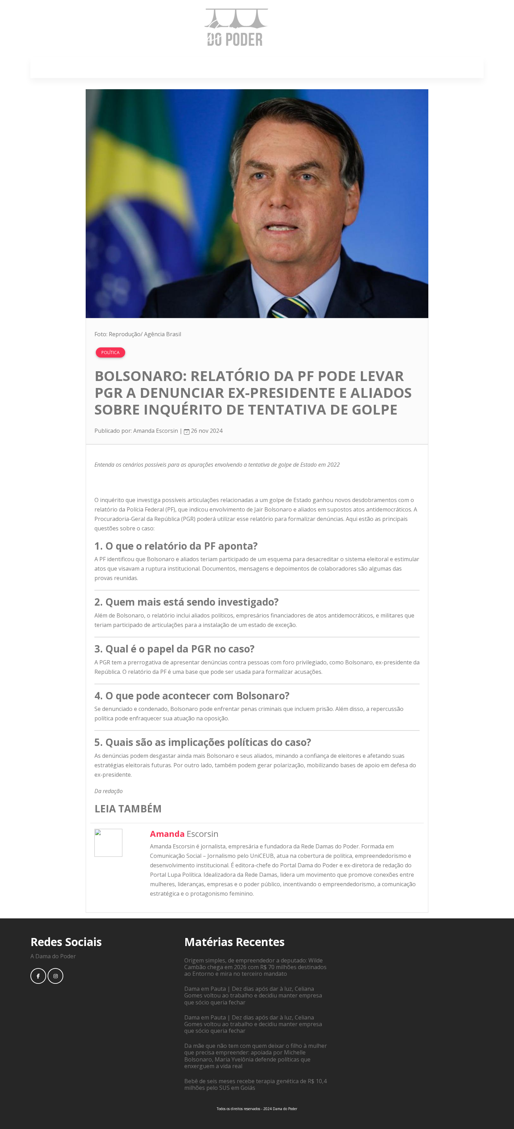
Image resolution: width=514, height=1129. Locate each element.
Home (147, 67)
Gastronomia (319, 67)
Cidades (250, 67)
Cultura (281, 67)
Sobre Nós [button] (180, 67)
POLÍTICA (110, 352)
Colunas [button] (359, 67)
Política (219, 67)
